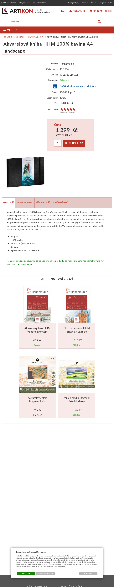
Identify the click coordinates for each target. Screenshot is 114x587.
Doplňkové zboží (60, 202)
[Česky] (62, 11)
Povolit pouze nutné (45, 573)
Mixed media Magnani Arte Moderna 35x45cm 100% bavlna (77, 401)
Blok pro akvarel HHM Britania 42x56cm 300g (77, 331)
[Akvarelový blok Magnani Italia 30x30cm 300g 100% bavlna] (37, 375)
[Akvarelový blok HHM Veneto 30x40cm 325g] (37, 305)
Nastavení (88, 573)
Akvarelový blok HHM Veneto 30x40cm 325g (37, 331)
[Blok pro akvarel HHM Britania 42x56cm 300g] (77, 305)
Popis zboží (8, 202)
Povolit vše (26, 573)
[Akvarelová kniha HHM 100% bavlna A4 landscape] (24, 173)
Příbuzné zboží (43, 202)
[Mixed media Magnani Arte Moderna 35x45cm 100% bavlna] (77, 374)
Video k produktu (25, 202)
